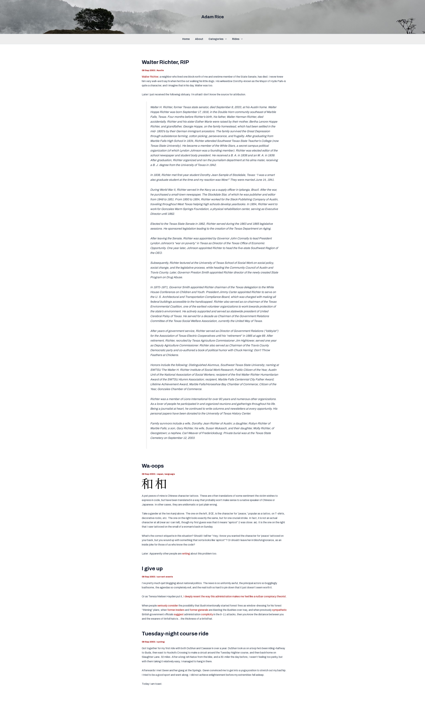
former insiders (175, 609)
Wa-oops (153, 466)
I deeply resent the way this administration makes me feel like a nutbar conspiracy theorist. (235, 596)
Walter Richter (150, 76)
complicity (207, 614)
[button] (225, 39)
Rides (235, 39)
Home (186, 39)
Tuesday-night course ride (175, 634)
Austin (160, 70)
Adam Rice (212, 16)
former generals (199, 609)
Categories (216, 39)
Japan (160, 474)
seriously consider (167, 605)
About (199, 39)
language (170, 474)
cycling (161, 642)
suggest (179, 614)
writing (186, 553)
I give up (152, 568)
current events (165, 577)
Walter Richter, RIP (165, 62)
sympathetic (279, 609)
